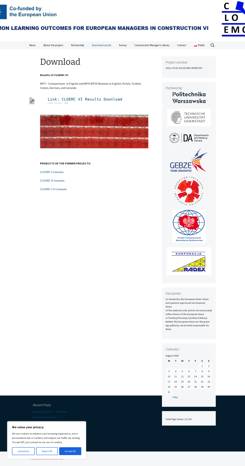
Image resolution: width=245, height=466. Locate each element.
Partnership (77, 45)
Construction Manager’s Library (151, 45)
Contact (181, 45)
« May (175, 397)
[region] (46, 440)
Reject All (47, 451)
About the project (53, 45)
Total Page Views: (175, 419)
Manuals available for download (49, 411)
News (32, 45)
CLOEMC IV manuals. (52, 180)
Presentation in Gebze (45, 417)
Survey (123, 45)
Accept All (70, 451)
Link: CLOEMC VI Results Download (85, 99)
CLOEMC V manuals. (52, 172)
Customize (23, 451)
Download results (101, 45)
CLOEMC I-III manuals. (53, 189)
